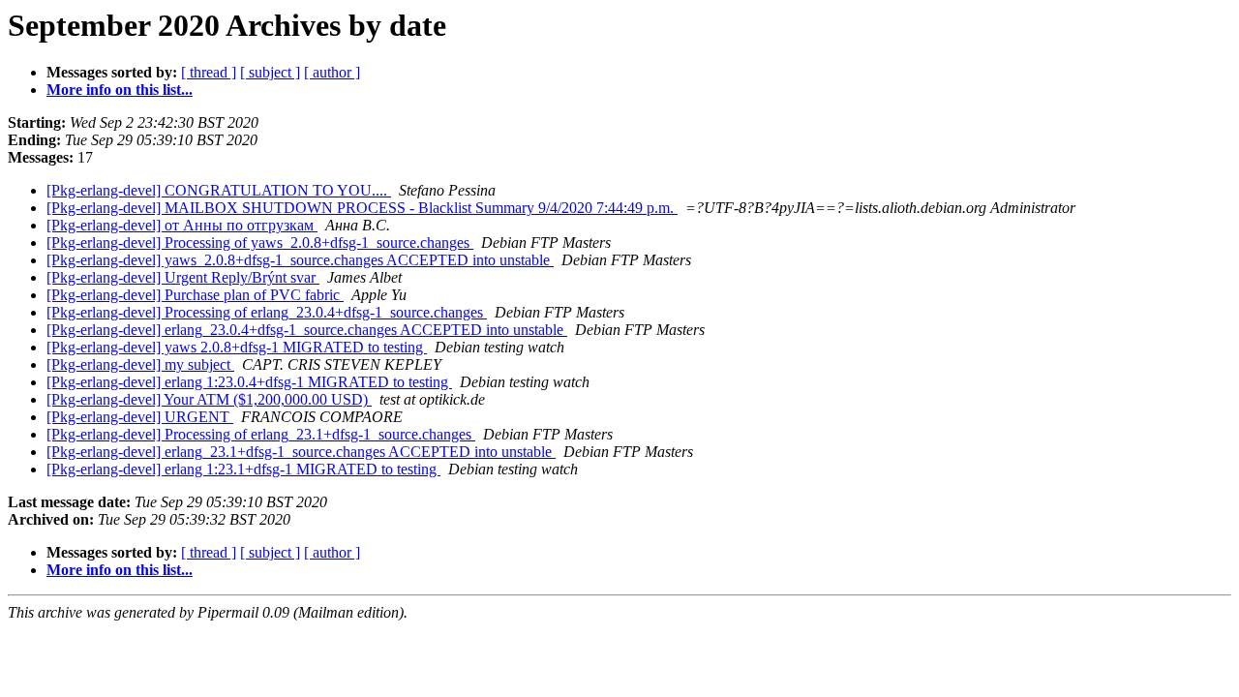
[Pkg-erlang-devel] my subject (140, 364)
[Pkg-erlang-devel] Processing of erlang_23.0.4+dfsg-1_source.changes (266, 312)
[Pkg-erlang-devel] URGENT (139, 417)
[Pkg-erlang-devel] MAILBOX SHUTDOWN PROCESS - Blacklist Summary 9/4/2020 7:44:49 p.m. (362, 207)
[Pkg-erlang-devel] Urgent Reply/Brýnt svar (182, 277)
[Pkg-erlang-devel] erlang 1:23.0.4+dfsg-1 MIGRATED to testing (249, 382)
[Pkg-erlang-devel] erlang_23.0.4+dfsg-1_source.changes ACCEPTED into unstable (306, 329)
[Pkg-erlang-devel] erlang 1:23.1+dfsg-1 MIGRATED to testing (243, 469)
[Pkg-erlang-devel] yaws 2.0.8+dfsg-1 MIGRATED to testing (236, 347)
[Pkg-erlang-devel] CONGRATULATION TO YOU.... (218, 190)
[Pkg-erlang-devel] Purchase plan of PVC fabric (195, 295)
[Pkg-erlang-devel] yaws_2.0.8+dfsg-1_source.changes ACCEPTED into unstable (300, 260)
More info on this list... (119, 89)
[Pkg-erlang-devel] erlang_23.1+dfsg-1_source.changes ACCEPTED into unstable (301, 451)
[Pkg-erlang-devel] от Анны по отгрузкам (181, 225)
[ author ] (332, 72)
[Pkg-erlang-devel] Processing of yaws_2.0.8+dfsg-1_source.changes (259, 242)
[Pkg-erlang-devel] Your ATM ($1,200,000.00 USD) (209, 399)
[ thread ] (208, 72)
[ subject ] (270, 72)
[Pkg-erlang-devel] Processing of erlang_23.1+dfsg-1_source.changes (260, 434)
